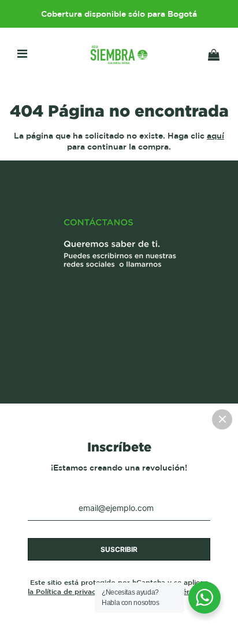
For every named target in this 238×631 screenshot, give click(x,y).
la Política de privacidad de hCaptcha (93, 591)
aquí (215, 135)
